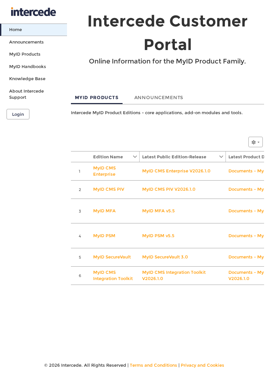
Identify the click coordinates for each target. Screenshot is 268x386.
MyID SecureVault (112, 256)
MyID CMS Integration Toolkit (113, 275)
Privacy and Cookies (202, 365)
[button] (111, 156)
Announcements (26, 41)
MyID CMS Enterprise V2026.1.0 (176, 170)
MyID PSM (104, 235)
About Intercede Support (26, 94)
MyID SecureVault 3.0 (165, 256)
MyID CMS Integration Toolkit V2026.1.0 (174, 275)
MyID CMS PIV (108, 189)
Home (15, 29)
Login (18, 114)
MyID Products (25, 54)
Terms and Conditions (153, 365)
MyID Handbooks (27, 66)
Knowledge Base (27, 78)
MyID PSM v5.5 (158, 235)
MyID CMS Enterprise (104, 171)
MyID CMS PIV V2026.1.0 (168, 189)
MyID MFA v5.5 (158, 210)
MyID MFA (104, 210)
